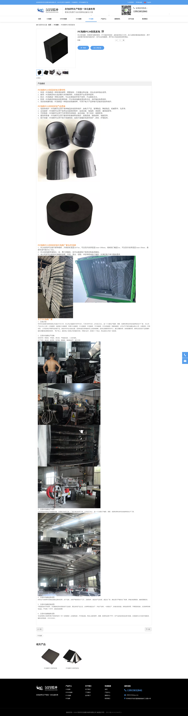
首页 (106, 689)
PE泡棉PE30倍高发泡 (72, 668)
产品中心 (107, 692)
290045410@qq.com (132, 695)
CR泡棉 (68, 689)
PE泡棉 (40, 635)
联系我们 (107, 698)
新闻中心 (107, 695)
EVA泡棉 (68, 695)
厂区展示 (88, 692)
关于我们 (88, 689)
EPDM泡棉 (69, 692)
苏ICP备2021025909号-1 (114, 712)
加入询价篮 (97, 48)
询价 (84, 48)
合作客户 (88, 695)
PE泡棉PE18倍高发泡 (50, 668)
